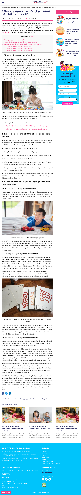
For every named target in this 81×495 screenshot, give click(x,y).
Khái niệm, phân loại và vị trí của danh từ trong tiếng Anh (72, 20)
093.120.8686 (47, 473)
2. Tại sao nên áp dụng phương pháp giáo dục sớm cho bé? (20, 42)
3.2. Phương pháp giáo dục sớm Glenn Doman (18, 48)
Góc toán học (45, 457)
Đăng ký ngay (68, 103)
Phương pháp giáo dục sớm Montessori (30, 399)
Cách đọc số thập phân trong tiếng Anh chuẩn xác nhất (72, 31)
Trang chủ (4, 7)
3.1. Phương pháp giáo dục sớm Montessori (18, 46)
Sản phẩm (44, 453)
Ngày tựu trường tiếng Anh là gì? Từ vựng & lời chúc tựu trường (72, 53)
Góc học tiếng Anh (13, 7)
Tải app (44, 455)
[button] (4, 423)
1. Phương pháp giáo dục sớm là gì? (13, 40)
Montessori (16, 399)
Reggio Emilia (45, 399)
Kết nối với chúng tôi (47, 477)
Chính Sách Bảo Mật (47, 462)
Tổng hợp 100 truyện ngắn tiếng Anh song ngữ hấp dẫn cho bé (26, 129)
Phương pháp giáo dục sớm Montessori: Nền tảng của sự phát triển (12, 428)
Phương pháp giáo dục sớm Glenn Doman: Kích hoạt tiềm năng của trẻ (39, 428)
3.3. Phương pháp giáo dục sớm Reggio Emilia (18, 50)
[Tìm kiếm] (78, 2)
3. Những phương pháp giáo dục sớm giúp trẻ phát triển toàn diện (22, 44)
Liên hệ (44, 459)
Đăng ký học (6, 492)
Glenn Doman (8, 399)
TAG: (3, 399)
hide (32, 36)
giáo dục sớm (6, 32)
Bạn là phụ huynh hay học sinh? (66, 97)
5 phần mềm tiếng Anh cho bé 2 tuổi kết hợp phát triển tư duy (26, 126)
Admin (20, 18)
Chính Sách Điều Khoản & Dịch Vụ (51, 464)
